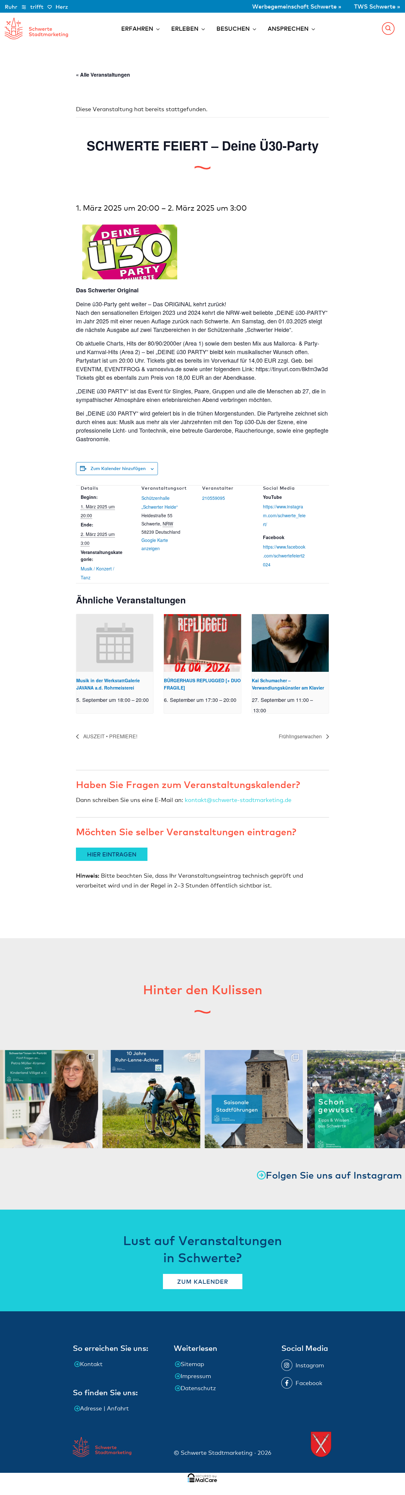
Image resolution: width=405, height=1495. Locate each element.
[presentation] (114, 643)
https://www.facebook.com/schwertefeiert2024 (284, 556)
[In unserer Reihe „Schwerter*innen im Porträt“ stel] (49, 1099)
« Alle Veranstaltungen (103, 74)
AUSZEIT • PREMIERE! (109, 736)
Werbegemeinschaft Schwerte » (297, 6)
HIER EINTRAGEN (111, 854)
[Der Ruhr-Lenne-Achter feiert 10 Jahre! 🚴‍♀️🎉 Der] (152, 1099)
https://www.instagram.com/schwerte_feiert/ (284, 515)
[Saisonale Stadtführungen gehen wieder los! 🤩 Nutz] (254, 1099)
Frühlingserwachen (301, 736)
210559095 (213, 498)
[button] (388, 28)
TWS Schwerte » (377, 6)
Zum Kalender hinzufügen (118, 468)
